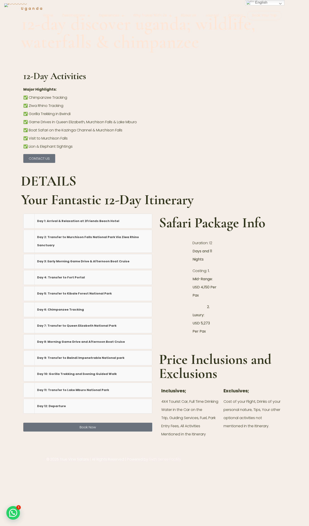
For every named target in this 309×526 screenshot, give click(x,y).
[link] (87, 221)
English (260, 2)
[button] (13, 513)
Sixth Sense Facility (165, 459)
